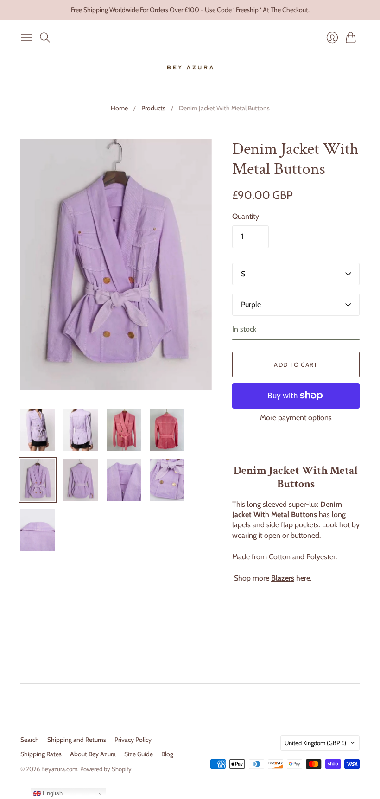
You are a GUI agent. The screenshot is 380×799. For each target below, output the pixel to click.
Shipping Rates (41, 754)
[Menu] (26, 37)
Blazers (282, 578)
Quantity (245, 216)
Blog (167, 754)
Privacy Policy (133, 739)
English (52, 793)
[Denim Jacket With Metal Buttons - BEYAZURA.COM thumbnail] (37, 430)
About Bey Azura (93, 754)
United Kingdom (315, 743)
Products (153, 108)
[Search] (45, 37)
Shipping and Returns (76, 739)
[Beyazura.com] (190, 67)
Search (29, 739)
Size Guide (138, 754)
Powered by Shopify (106, 769)
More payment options (296, 417)
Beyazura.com (59, 769)
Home (119, 108)
